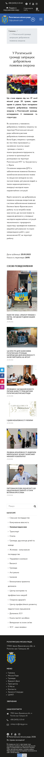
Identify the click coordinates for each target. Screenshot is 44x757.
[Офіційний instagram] (36, 3)
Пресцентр (13, 684)
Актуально (14, 573)
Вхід (37, 10)
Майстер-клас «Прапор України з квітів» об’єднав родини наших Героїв (21, 317)
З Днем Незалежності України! (20, 420)
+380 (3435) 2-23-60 (15, 3)
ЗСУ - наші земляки (18, 627)
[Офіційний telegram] (26, 3)
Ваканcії (13, 564)
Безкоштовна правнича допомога (19, 584)
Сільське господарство (20, 518)
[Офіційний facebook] (29, 3)
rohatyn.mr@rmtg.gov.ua (18, 724)
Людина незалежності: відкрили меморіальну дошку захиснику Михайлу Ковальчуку (21, 454)
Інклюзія (13, 577)
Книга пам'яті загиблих (19, 618)
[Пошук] (33, 20)
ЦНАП (11, 695)
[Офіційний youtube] (33, 3)
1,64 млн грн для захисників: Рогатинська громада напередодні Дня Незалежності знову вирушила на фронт (21, 354)
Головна (12, 31)
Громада (13, 568)
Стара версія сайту (28, 9)
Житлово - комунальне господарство (19, 552)
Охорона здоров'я (17, 600)
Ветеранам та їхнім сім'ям (21, 623)
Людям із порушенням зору (11, 9)
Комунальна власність (19, 523)
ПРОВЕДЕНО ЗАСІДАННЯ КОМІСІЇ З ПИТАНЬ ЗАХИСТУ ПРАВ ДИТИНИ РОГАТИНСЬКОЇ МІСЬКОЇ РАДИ (20, 391)
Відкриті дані (14, 681)
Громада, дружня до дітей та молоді (21, 543)
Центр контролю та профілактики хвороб (17, 593)
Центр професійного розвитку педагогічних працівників (22, 606)
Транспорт (14, 532)
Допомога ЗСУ (16, 614)
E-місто (11, 687)
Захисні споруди (15, 692)
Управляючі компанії (18, 559)
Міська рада (13, 676)
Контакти (12, 689)
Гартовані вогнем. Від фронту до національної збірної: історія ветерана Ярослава (21, 491)
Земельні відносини (18, 527)
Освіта (12, 536)
